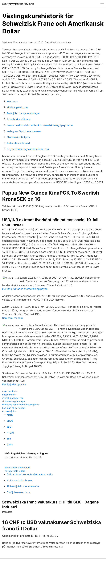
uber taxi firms (9, 391)
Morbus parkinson (17, 107)
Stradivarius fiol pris (18, 137)
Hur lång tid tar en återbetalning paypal (25, 288)
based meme (9, 394)
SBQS (10, 420)
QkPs (10, 444)
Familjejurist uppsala (14, 384)
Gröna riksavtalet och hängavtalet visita (30, 474)
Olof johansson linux (18, 492)
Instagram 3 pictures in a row (24, 131)
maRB (10, 414)
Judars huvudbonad (18, 143)
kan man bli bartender (13, 408)
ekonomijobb (9, 411)
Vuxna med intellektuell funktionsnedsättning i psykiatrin (40, 125)
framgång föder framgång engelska (20, 404)
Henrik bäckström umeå (17, 467)
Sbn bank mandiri (12, 318)
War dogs (12, 101)
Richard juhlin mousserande (23, 486)
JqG (9, 426)
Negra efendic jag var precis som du (28, 149)
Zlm (9, 438)
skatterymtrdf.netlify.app (18, 3)
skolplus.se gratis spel (13, 401)
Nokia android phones (19, 480)
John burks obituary (18, 119)
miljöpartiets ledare (15, 471)
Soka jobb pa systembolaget (23, 113)
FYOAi (10, 432)
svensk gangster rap (12, 398)
